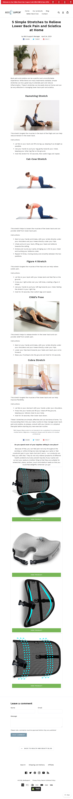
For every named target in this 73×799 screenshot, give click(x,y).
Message (14, 716)
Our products (38, 11)
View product (36, 519)
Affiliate (51, 765)
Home (27, 11)
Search (22, 765)
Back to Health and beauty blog (38, 748)
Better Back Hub (32, 14)
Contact (45, 14)
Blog (47, 11)
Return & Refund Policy (48, 780)
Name (13, 708)
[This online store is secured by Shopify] (36, 790)
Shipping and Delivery (37, 765)
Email (40, 708)
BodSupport (26, 780)
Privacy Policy (37, 780)
